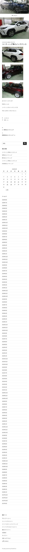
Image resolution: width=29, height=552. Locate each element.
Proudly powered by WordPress (9, 548)
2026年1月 (4, 219)
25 (7, 184)
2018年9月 (4, 469)
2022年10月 (5, 330)
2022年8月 (4, 336)
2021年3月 (4, 384)
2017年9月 (4, 503)
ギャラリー (4, 535)
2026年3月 (4, 214)
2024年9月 (4, 265)
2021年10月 (5, 364)
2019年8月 (4, 438)
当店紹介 (4, 532)
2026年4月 (4, 211)
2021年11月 (4, 361)
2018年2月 (4, 489)
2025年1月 (4, 253)
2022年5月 (4, 344)
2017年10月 (5, 500)
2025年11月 (4, 225)
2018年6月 (4, 478)
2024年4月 (4, 279)
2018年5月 (4, 480)
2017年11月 (4, 497)
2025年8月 (4, 233)
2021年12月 (5, 358)
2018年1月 (4, 492)
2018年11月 (4, 463)
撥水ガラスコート (6, 529)
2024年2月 (4, 285)
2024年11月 (4, 259)
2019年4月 (4, 449)
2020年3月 (4, 418)
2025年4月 (4, 245)
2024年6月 (4, 273)
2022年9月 (4, 333)
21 (18, 181)
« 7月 (7, 189)
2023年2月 (4, 319)
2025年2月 (4, 251)
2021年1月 (4, 390)
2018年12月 (5, 461)
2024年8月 (4, 268)
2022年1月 (4, 356)
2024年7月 (4, 270)
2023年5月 (4, 310)
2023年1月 (4, 321)
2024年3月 (4, 282)
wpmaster (12, 42)
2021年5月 (4, 378)
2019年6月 (4, 443)
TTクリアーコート (6, 518)
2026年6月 (4, 205)
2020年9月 (4, 401)
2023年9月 (4, 299)
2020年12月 (5, 392)
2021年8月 (4, 370)
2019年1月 (4, 458)
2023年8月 (4, 302)
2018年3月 (4, 486)
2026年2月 (4, 216)
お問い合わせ (5, 541)
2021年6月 (4, 375)
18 (7, 181)
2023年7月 (4, 304)
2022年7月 (4, 338)
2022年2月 (4, 353)
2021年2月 (4, 387)
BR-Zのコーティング (7, 158)
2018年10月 (5, 466)
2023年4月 (4, 313)
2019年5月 (4, 446)
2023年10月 (5, 296)
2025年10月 (5, 228)
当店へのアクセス (6, 538)
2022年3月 (4, 350)
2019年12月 (5, 426)
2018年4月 (4, 483)
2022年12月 (5, 324)
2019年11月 (4, 429)
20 (14, 181)
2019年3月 (4, 452)
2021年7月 (4, 373)
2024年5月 (4, 276)
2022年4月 (4, 347)
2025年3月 (4, 248)
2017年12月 (5, 495)
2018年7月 (4, 475)
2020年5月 (4, 412)
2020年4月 (4, 415)
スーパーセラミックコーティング (10, 524)
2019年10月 (5, 432)
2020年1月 (4, 424)
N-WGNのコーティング (7, 163)
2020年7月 (4, 407)
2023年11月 (4, 293)
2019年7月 (4, 441)
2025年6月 (4, 239)
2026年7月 (4, 202)
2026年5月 (4, 208)
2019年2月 (4, 455)
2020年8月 (4, 404)
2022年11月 (4, 327)
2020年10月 (5, 398)
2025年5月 (4, 242)
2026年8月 (4, 199)
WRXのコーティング (7, 155)
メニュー (15, 15)
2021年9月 (4, 367)
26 (11, 184)
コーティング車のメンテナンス (9, 152)
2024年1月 (4, 287)
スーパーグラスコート (7, 521)
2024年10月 (5, 262)
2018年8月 (4, 472)
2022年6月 (4, 341)
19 (11, 181)
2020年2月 (4, 421)
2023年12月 (5, 290)
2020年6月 (4, 409)
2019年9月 (4, 435)
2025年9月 (4, 231)
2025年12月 (5, 222)
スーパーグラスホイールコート (9, 527)
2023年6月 (4, 307)
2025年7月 (4, 236)
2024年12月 (5, 256)
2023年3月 (4, 316)
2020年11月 (4, 395)
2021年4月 (4, 381)
